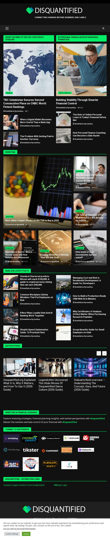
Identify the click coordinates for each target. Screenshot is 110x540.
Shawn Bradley (84, 187)
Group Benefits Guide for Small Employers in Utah (63, 333)
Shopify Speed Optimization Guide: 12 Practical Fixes (10, 333)
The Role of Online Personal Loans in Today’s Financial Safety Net (63, 118)
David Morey (83, 224)
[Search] (103, 28)
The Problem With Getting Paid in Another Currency (10, 139)
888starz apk (60, 485)
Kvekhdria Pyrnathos (14, 111)
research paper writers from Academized (23, 485)
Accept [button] (26, 534)
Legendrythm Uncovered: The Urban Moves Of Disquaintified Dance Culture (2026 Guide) (53, 384)
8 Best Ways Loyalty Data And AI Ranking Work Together (10, 316)
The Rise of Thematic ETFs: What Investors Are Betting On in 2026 (90, 218)
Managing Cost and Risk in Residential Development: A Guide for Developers (63, 282)
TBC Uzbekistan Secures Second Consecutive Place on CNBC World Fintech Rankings (28, 70)
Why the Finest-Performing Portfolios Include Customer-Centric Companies (89, 179)
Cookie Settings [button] (12, 534)
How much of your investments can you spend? (86, 255)
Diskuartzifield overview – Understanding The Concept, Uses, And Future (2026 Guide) (89, 384)
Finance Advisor (65, 93)
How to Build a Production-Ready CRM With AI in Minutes (63, 299)
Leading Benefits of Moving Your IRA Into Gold (55, 256)
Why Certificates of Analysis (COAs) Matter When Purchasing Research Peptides (63, 316)
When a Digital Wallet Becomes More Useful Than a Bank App (10, 122)
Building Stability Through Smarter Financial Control (81, 70)
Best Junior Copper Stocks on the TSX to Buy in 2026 (37, 192)
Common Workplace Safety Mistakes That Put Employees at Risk (10, 299)
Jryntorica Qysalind (15, 224)
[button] (104, 353)
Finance (9, 93)
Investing (9, 217)
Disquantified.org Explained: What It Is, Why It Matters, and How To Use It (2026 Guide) (19, 384)
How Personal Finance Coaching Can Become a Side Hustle (63, 135)
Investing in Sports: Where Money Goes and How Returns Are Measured (18, 255)
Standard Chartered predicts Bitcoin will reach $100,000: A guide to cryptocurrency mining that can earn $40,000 (10, 282)
